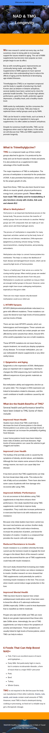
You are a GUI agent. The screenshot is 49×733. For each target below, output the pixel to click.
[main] (24, 19)
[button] (2, 8)
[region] (24, 2)
